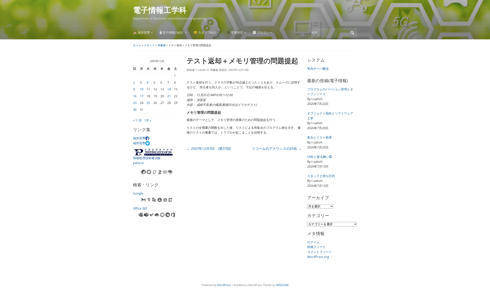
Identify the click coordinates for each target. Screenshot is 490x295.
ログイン (313, 242)
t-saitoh (201, 70)
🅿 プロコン (261, 32)
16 (134, 96)
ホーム (137, 45)
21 (169, 96)
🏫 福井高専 (141, 32)
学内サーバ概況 (318, 68)
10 (141, 89)
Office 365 (140, 208)
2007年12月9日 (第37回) (209, 148)
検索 (352, 33)
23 (134, 103)
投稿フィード (316, 247)
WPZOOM (282, 285)
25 (148, 103)
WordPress (224, 285)
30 (134, 110)
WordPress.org (318, 257)
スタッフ (149, 45)
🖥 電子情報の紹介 (172, 32)
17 (141, 96)
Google (138, 193)
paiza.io (138, 163)
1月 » (147, 120)
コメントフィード (319, 252)
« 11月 (137, 120)
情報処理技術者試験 (147, 158)
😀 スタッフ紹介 (205, 32)
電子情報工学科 (160, 10)
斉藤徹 (162, 45)
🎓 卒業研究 (234, 32)
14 (169, 89)
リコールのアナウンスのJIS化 (276, 148)
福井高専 (139, 138)
